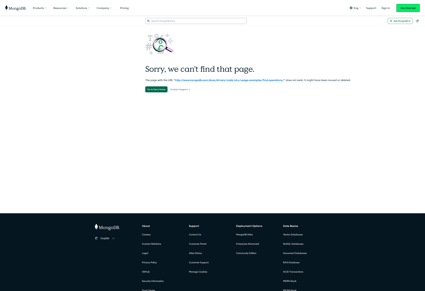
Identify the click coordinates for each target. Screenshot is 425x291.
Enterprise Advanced (247, 243)
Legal (145, 253)
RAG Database (291, 262)
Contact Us (195, 234)
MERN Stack (290, 281)
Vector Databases (293, 234)
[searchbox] (196, 21)
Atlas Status (195, 253)
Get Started (408, 8)
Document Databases (295, 253)
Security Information (153, 281)
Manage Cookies (198, 271)
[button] (355, 7)
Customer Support (199, 262)
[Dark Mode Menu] (417, 21)
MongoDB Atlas (244, 234)
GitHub (146, 271)
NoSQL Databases (293, 243)
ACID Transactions (293, 271)
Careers (146, 234)
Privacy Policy (149, 262)
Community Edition (246, 253)
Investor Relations (151, 243)
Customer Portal (197, 243)
